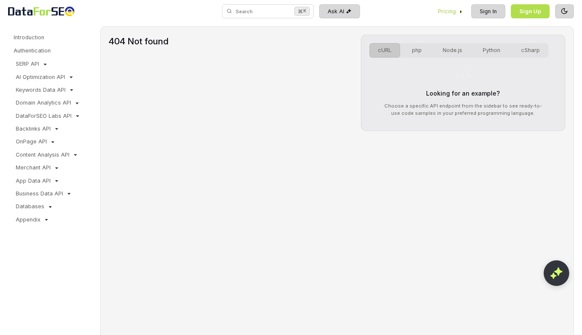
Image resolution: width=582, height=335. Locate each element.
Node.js (452, 50)
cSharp (530, 50)
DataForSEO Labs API (44, 116)
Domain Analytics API (43, 102)
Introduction (29, 37)
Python (491, 50)
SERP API (27, 64)
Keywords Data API (41, 90)
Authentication (32, 50)
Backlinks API (33, 128)
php (417, 50)
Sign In (488, 11)
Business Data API (39, 193)
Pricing (447, 11)
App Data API (33, 181)
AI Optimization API (40, 77)
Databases (30, 206)
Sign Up (530, 11)
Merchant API (33, 167)
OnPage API (31, 141)
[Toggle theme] (564, 11)
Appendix (28, 219)
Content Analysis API (42, 154)
